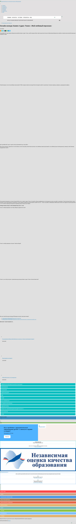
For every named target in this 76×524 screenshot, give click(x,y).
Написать (7, 436)
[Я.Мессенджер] (2, 30)
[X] (5, 30)
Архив (2, 414)
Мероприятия (5, 23)
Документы (4, 7)
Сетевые (2, 516)
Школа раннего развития (6, 502)
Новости (10, 23)
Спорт (2, 507)
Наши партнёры (5, 406)
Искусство (3, 491)
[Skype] (10, 30)
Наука (2, 494)
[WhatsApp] (6, 30)
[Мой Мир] (8, 30)
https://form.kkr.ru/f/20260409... (38, 482)
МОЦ (3, 12)
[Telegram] (3, 30)
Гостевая (4, 9)
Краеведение (4, 513)
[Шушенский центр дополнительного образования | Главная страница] (10, 1)
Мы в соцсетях (4, 411)
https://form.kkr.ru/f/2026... (38, 477)
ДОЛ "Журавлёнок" (5, 400)
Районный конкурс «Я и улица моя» (9, 377)
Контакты (4, 6)
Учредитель (4, 11)
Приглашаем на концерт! (7, 358)
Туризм (2, 510)
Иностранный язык (5, 499)
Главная (3, 5)
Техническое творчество (6, 497)
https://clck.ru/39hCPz (38, 446)
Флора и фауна (4, 505)
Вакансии (4, 8)
